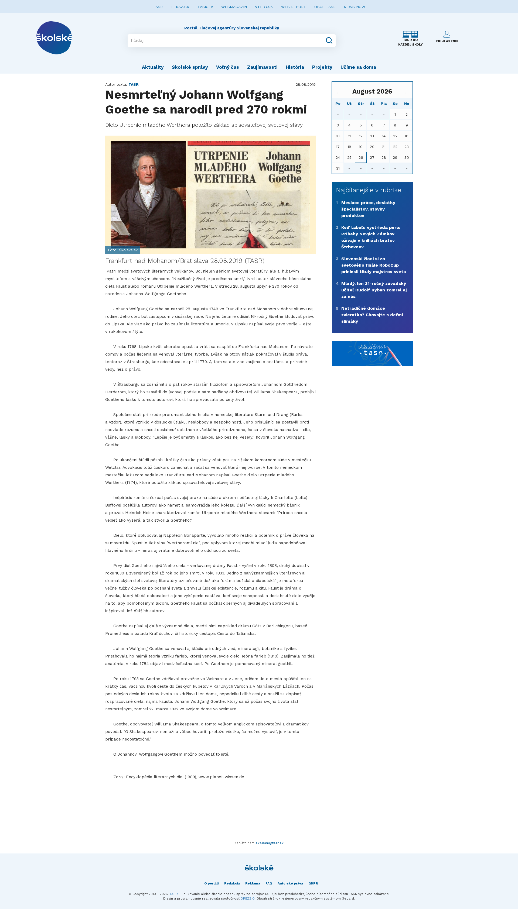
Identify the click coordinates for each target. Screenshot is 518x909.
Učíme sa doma (358, 67)
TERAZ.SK (180, 7)
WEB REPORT (293, 7)
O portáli (211, 883)
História (295, 67)
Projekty (322, 67)
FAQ (268, 883)
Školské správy (190, 67)
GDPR (313, 883)
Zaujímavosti (262, 67)
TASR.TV (205, 7)
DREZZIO (248, 898)
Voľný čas (227, 67)
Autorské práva (290, 883)
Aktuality (153, 67)
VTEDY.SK (264, 7)
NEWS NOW (354, 7)
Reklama (252, 883)
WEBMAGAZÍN (234, 7)
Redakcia (232, 883)
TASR (158, 7)
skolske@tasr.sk (269, 843)
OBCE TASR (325, 7)
